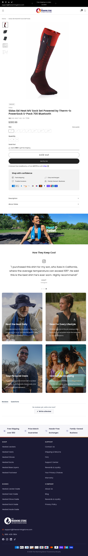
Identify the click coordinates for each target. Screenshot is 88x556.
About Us (49, 489)
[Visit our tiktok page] (11, 2)
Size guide (75, 127)
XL (28, 131)
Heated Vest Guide (10, 494)
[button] (41, 242)
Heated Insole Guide (10, 509)
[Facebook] (3, 539)
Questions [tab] (15, 402)
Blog (47, 494)
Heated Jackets (9, 447)
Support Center (51, 462)
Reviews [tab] (5, 402)
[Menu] (3, 11)
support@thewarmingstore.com (13, 5)
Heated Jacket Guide (11, 489)
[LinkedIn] (11, 539)
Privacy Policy (51, 504)
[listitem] (44, 3)
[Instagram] (7, 539)
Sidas (10, 108)
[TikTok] (15, 539)
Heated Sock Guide (10, 504)
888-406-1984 (11, 534)
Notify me (44, 161)
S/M (48, 131)
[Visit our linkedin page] (8, 2)
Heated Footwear (9, 472)
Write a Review (46, 412)
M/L (41, 131)
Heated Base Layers (10, 467)
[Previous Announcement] (32, 3)
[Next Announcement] (55, 3)
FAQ (47, 457)
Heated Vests (8, 452)
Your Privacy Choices (54, 472)
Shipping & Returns (53, 452)
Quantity (12, 136)
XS (11, 131)
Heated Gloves (8, 457)
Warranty (49, 478)
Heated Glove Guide (10, 499)
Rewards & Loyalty (53, 467)
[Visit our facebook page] (2, 2)
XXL (34, 131)
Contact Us (50, 447)
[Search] (85, 10)
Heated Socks (8, 462)
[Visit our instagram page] (5, 2)
